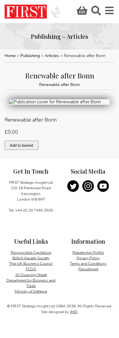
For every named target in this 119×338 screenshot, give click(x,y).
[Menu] (109, 12)
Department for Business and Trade (30, 283)
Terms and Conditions (88, 263)
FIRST (26, 12)
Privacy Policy (88, 258)
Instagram (88, 186)
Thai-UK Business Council (31, 263)
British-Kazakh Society (31, 258)
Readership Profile (88, 252)
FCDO (31, 269)
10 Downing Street (31, 275)
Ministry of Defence (31, 291)
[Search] (96, 12)
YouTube (103, 186)
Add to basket (21, 145)
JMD (73, 312)
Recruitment (88, 269)
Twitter (73, 186)
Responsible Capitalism (31, 252)
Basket (81, 12)
